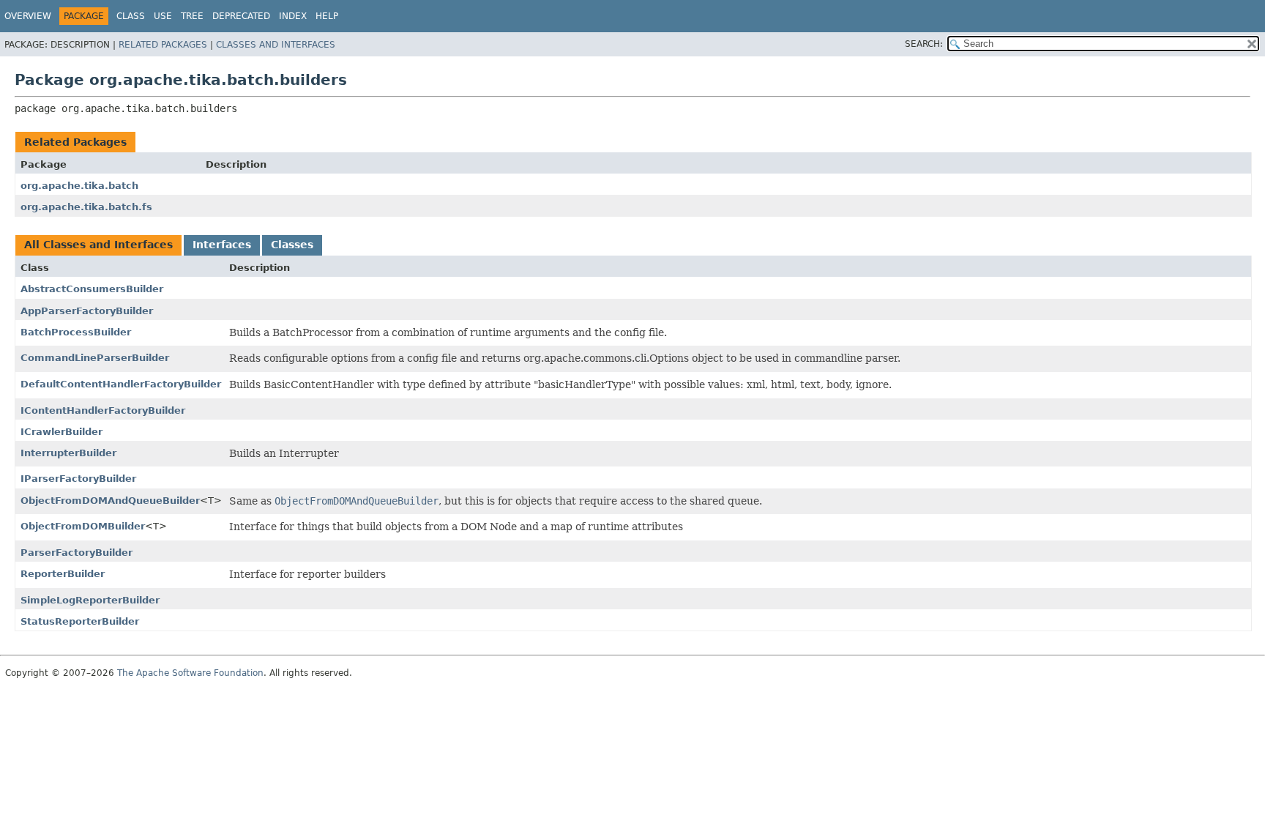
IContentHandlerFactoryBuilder (102, 410)
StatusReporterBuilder (79, 621)
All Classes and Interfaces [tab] (98, 244)
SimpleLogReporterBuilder (90, 600)
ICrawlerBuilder (61, 431)
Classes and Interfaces (275, 45)
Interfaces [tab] (222, 244)
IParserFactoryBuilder (78, 478)
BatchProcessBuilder (75, 332)
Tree (192, 16)
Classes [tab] (292, 244)
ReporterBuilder (62, 573)
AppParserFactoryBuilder (86, 310)
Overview (27, 16)
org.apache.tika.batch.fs (86, 206)
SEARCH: (924, 44)
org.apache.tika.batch (79, 185)
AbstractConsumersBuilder (91, 288)
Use (163, 16)
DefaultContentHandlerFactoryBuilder (120, 384)
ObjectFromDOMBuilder (82, 526)
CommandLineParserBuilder (94, 357)
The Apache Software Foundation (190, 673)
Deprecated (241, 16)
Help (327, 16)
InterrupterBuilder (68, 452)
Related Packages (163, 45)
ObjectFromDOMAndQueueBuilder (110, 500)
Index (293, 16)
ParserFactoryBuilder (76, 552)
